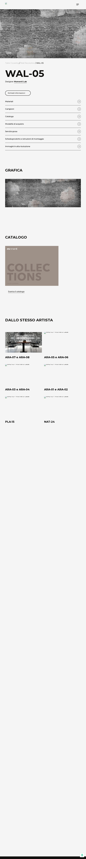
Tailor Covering (12, 63)
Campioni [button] (9, 109)
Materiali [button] (9, 101)
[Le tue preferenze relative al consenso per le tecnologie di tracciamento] (82, 855)
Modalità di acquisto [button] (14, 124)
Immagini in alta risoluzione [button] (17, 146)
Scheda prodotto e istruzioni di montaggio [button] (24, 139)
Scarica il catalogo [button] (16, 292)
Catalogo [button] (9, 116)
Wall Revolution (27, 63)
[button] (77, 4)
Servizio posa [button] (11, 131)
